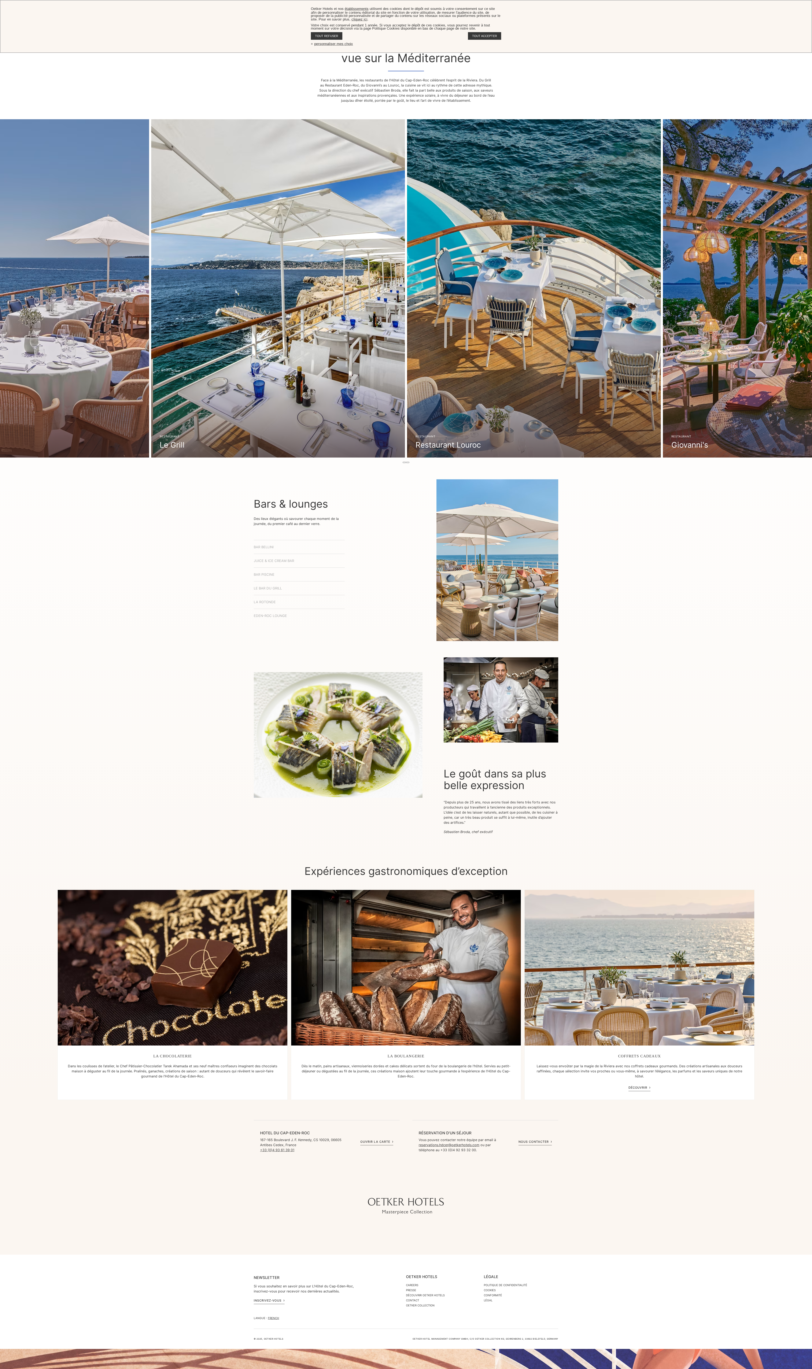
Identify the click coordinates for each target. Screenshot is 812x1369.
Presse (411, 1290)
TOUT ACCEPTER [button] (484, 36)
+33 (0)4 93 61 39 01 (277, 1150)
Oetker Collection (420, 1305)
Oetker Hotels (421, 1277)
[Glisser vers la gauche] (404, 462)
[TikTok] (380, 1189)
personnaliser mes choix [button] (333, 44)
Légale (491, 1277)
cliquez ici (359, 19)
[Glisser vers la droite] (407, 462)
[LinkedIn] (414, 1189)
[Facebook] (406, 1189)
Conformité (493, 1295)
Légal (488, 1300)
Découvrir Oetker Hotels (425, 1295)
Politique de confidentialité (505, 1285)
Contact (412, 1300)
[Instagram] (389, 1189)
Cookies (490, 1290)
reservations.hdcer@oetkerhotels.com (449, 1145)
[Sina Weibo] (431, 1189)
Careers (412, 1285)
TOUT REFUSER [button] (326, 36)
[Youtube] (397, 1189)
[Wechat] (423, 1189)
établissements (357, 9)
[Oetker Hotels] (406, 1206)
